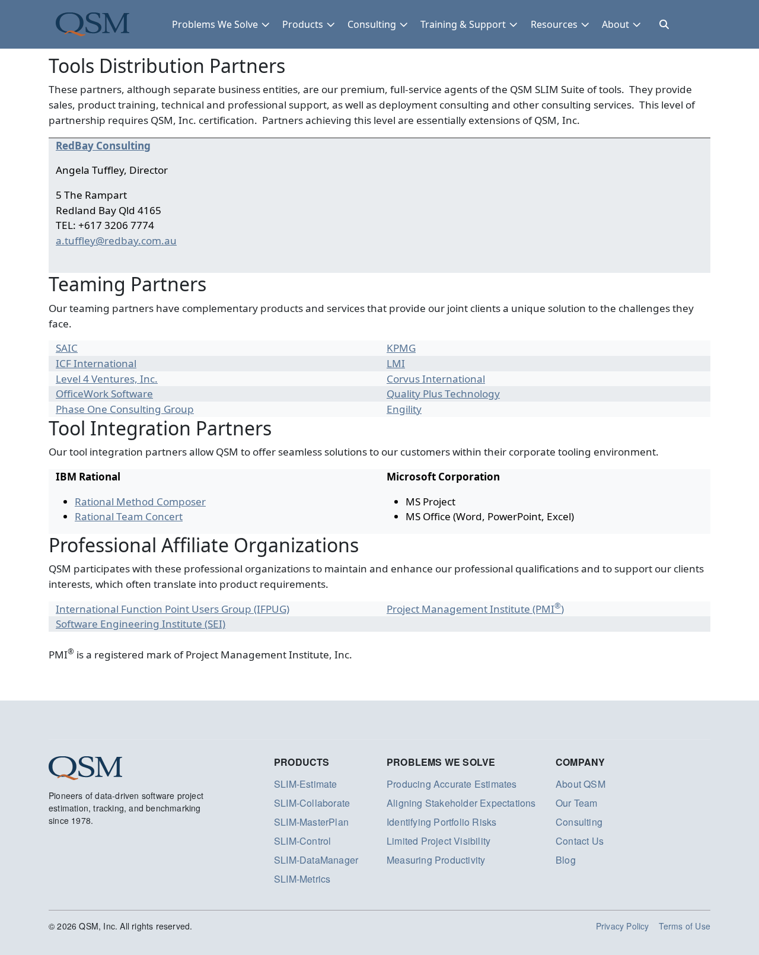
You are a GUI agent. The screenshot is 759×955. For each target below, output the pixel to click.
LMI (396, 363)
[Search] (664, 24)
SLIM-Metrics (302, 879)
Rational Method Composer (140, 501)
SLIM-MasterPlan (311, 822)
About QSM (580, 784)
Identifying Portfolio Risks (441, 822)
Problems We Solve (215, 24)
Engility (404, 409)
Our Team (577, 803)
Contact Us (580, 841)
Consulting (371, 24)
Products (302, 24)
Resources (554, 24)
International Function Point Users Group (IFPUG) (172, 609)
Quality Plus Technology (443, 393)
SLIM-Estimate (305, 784)
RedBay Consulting (103, 145)
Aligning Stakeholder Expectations (461, 803)
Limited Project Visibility (438, 841)
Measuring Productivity (436, 860)
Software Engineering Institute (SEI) (140, 624)
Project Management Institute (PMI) (475, 609)
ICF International (96, 363)
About (615, 24)
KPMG (401, 348)
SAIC (67, 348)
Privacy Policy (622, 926)
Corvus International (436, 379)
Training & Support (463, 24)
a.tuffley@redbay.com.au (116, 240)
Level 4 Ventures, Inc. (107, 379)
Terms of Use (684, 926)
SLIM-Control (302, 841)
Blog (566, 860)
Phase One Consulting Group (125, 409)
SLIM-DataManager (316, 860)
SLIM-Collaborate (312, 803)
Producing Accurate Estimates (452, 784)
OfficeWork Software (104, 393)
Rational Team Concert (129, 516)
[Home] (92, 24)
